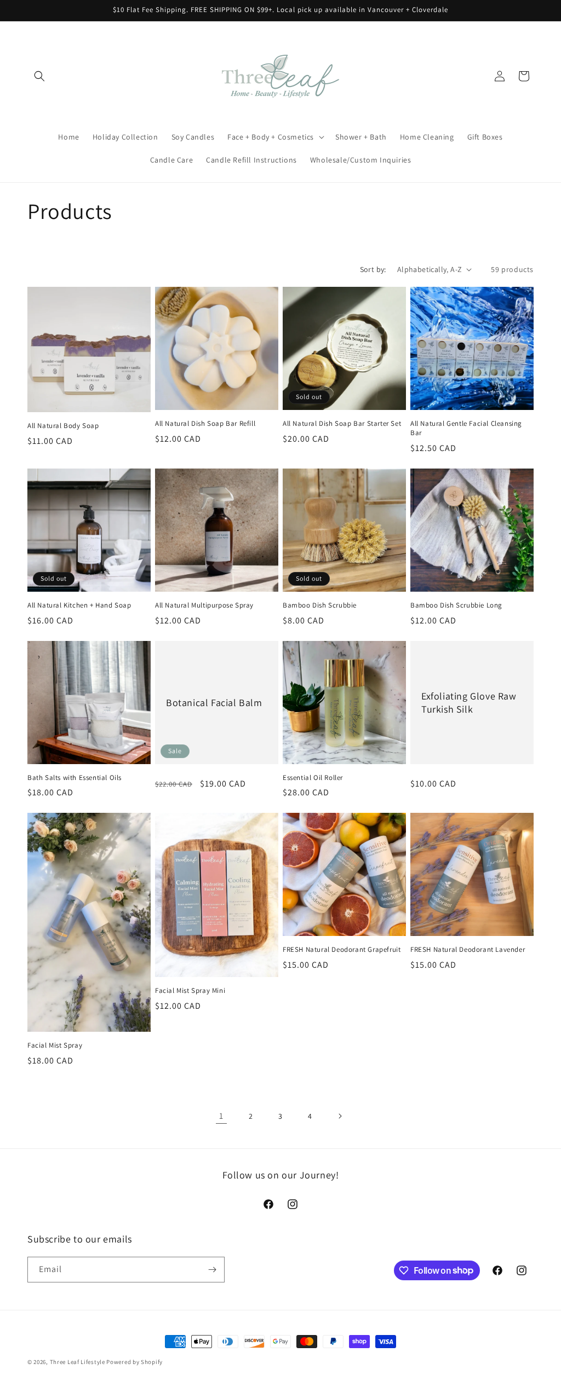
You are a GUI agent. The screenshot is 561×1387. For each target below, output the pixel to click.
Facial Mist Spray (54, 1045)
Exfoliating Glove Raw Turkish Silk (469, 702)
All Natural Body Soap (63, 425)
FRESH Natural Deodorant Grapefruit (341, 949)
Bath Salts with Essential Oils (74, 777)
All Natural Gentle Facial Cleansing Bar (466, 428)
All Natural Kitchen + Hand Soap (79, 605)
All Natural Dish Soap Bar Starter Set (342, 423)
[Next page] (340, 1116)
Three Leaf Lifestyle (77, 1362)
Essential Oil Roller (313, 777)
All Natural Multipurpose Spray (204, 605)
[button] (39, 76)
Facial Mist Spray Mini (190, 990)
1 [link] (221, 1116)
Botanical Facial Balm (214, 702)
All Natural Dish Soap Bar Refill (205, 423)
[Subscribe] (212, 1269)
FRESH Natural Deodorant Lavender (467, 949)
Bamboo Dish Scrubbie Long (456, 605)
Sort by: (373, 269)
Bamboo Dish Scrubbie (320, 605)
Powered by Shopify (134, 1362)
